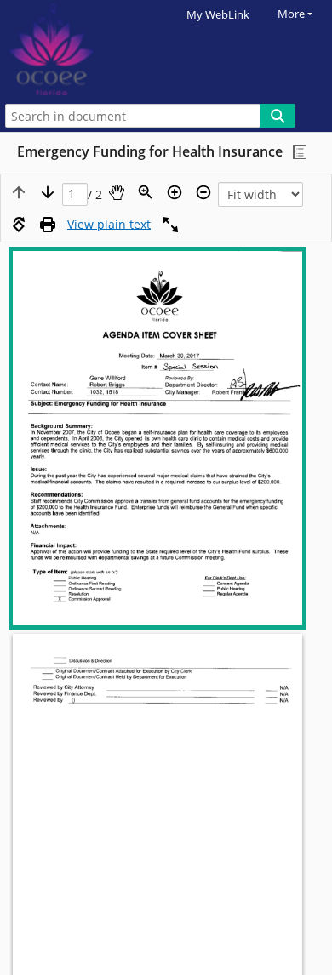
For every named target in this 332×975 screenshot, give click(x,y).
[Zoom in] (174, 192)
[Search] (277, 116)
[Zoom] (145, 192)
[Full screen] (170, 224)
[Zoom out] (203, 192)
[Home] (72, 50)
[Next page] (47, 192)
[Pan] (116, 192)
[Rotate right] (18, 224)
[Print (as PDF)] (47, 224)
